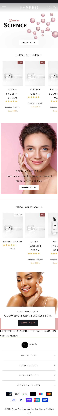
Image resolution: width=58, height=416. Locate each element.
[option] (29, 25)
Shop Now (28, 322)
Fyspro (29, 7)
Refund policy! (29, 375)
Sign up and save (29, 385)
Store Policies (29, 365)
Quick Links (29, 355)
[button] (11, 101)
